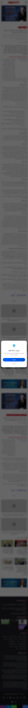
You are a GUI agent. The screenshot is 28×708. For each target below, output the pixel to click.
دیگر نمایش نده (14, 363)
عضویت (14, 359)
